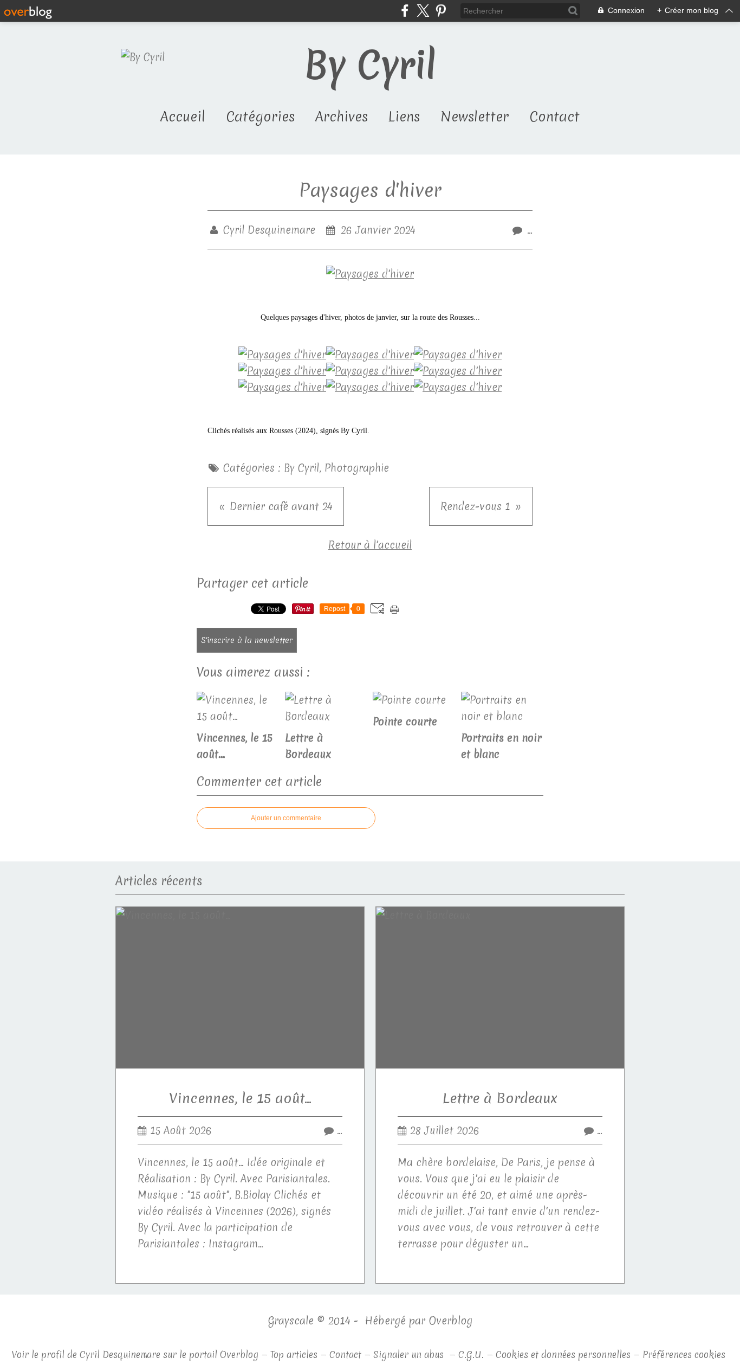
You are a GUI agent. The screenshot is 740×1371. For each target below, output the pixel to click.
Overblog (450, 1321)
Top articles (293, 1354)
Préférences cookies (683, 1354)
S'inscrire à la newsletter (247, 640)
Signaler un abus (409, 1354)
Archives (341, 116)
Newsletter (474, 116)
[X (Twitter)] (423, 10)
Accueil (182, 116)
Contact (554, 116)
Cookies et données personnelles (563, 1354)
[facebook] (405, 10)
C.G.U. (471, 1354)
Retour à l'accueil (370, 545)
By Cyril (301, 468)
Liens (404, 116)
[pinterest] (440, 10)
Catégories (260, 116)
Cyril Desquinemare (120, 1354)
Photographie (356, 468)
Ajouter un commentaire (286, 818)
